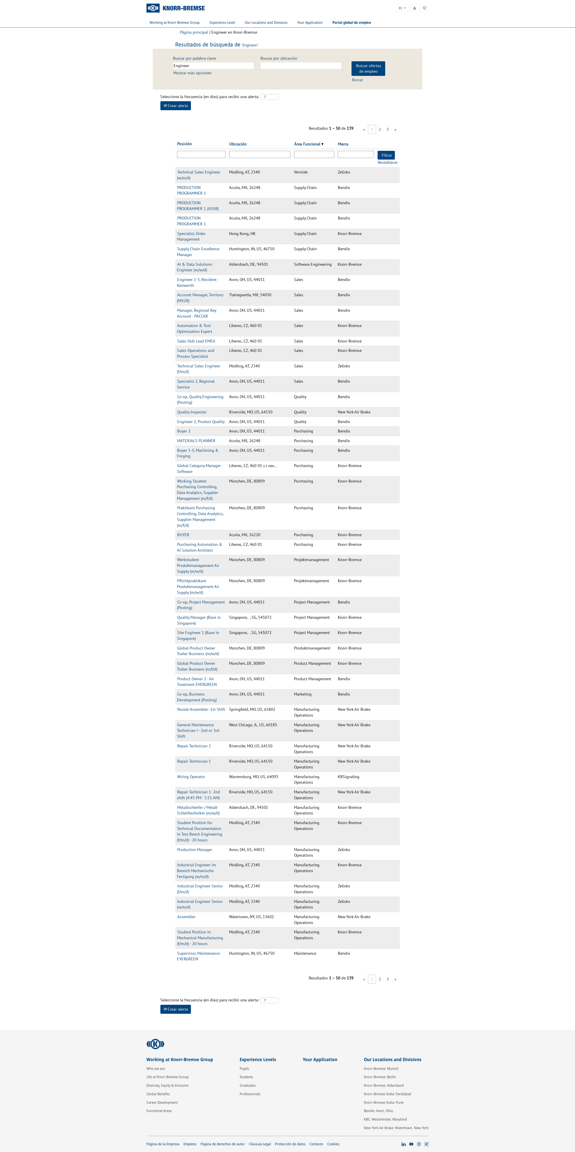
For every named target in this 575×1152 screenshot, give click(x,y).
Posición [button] (184, 143)
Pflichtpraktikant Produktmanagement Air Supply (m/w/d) (198, 586)
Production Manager (194, 849)
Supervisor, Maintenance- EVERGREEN (199, 956)
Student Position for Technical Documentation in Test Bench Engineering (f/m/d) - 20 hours (199, 831)
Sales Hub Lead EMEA (196, 341)
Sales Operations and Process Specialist (195, 353)
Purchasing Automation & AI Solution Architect (199, 547)
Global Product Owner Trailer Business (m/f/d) (197, 666)
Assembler (186, 916)
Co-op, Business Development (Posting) (197, 696)
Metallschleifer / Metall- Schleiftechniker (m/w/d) (198, 810)
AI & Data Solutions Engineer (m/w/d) (194, 267)
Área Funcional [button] (307, 144)
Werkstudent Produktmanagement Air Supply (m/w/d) (198, 565)
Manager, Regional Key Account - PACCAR (196, 313)
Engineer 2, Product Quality (201, 421)
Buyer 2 (183, 431)
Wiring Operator (191, 776)
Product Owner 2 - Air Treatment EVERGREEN (197, 681)
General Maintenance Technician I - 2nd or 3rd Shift (198, 730)
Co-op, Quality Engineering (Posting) (200, 399)
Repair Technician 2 (194, 745)
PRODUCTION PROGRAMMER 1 (191, 190)
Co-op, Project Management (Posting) (201, 604)
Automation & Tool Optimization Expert (194, 328)
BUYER (183, 534)
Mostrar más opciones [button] (192, 72)
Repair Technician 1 (194, 761)
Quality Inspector (192, 412)
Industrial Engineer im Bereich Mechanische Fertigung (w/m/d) (196, 870)
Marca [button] (343, 144)
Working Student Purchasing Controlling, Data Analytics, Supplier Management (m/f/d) (197, 489)
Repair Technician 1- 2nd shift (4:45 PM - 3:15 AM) (198, 794)
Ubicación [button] (238, 144)
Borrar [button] (357, 79)
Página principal (194, 32)
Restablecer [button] (388, 162)
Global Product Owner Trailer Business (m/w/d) (198, 650)
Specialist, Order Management (191, 236)
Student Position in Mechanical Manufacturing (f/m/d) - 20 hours (200, 937)
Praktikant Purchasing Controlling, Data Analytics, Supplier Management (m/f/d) (200, 516)
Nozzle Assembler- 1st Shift (201, 709)
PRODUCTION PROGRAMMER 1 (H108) (198, 205)
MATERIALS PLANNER (196, 440)
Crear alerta (177, 105)
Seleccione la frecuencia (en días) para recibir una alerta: (209, 96)
